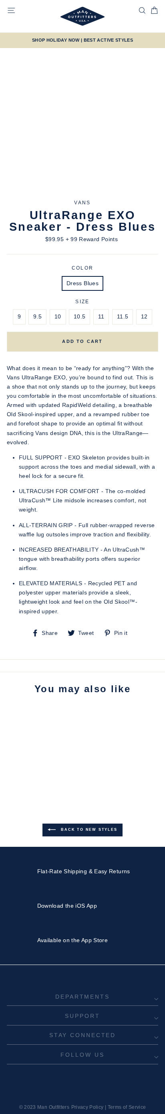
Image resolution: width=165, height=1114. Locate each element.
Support (82, 1016)
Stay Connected (82, 1035)
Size (82, 301)
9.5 (37, 316)
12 (144, 316)
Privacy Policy (87, 1107)
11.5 (122, 316)
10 (57, 316)
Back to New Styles (88, 830)
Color (83, 268)
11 (101, 316)
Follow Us (82, 1055)
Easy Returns (112, 871)
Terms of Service (127, 1107)
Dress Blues (82, 283)
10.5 (79, 316)
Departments (82, 996)
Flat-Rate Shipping (62, 871)
